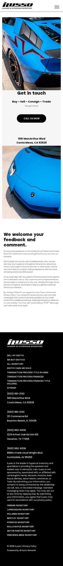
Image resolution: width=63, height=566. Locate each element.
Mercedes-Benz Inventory (22, 535)
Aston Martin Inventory (21, 531)
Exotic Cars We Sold (19, 368)
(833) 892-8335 (16, 430)
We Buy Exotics (16, 360)
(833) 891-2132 (15, 393)
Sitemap (11, 388)
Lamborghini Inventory (20, 509)
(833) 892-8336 (16, 448)
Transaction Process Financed (25, 376)
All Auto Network (27, 550)
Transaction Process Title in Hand (27, 372)
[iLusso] (17, 5)
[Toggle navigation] (57, 7)
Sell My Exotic (15, 355)
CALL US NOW (32, 118)
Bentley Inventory (18, 518)
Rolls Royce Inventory (20, 526)
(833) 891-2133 (15, 412)
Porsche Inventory (18, 522)
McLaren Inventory (18, 514)
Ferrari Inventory (17, 505)
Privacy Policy (29, 546)
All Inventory (15, 364)
